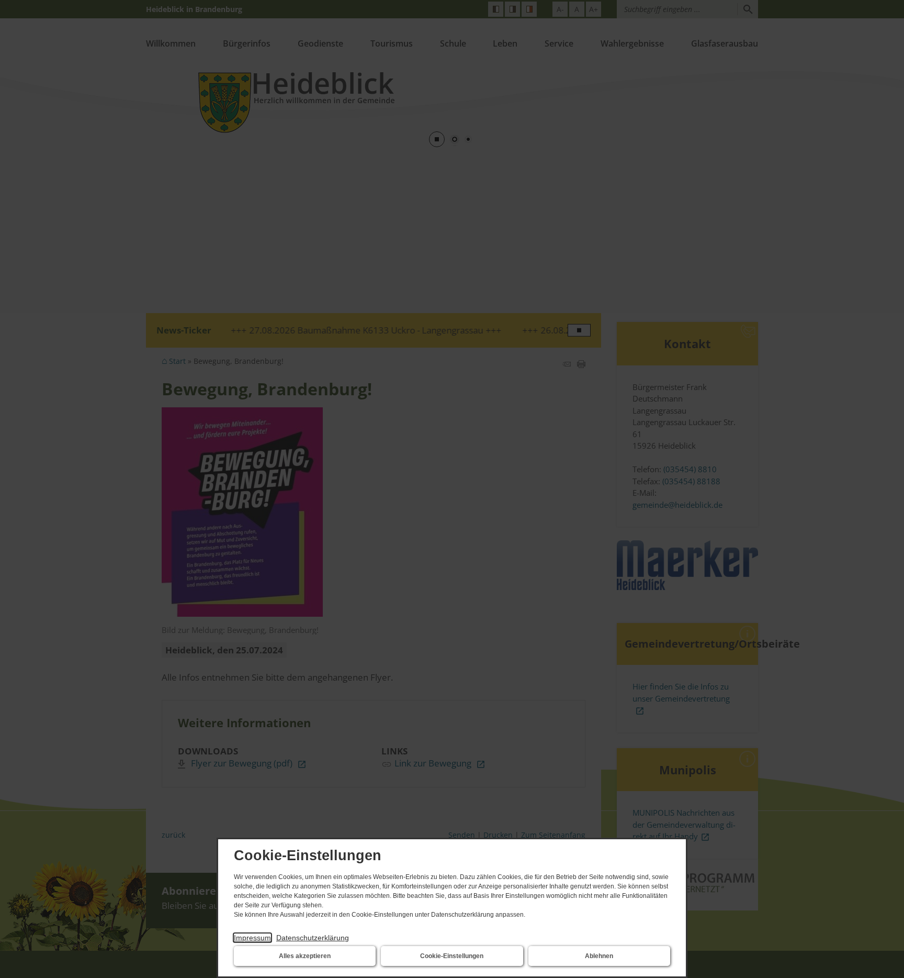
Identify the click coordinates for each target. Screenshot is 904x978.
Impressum (252, 937)
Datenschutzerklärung (312, 937)
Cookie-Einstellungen (451, 956)
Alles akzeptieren (305, 956)
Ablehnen (599, 956)
